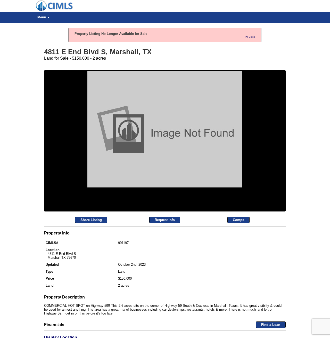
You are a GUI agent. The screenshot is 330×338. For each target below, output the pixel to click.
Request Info (165, 284)
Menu (41, 17)
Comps (238, 284)
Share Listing (91, 284)
